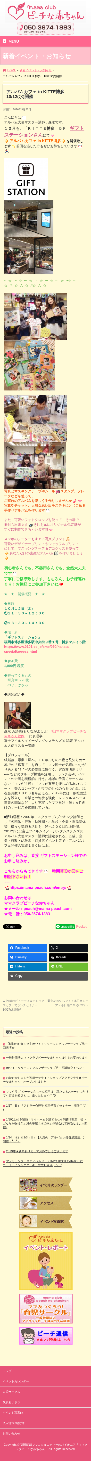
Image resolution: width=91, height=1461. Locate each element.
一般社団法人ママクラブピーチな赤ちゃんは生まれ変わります (47, 1057)
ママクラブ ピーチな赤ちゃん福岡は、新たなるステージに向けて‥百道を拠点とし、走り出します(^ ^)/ (45, 1093)
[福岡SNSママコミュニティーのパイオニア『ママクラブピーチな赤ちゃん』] (45, 17)
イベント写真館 (13, 1412)
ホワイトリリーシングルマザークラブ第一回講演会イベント (45, 1068)
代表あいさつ (11, 1402)
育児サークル (11, 1392)
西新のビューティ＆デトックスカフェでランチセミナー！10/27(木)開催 (23, 1005)
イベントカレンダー (16, 1381)
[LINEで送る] (65, 926)
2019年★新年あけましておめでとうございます (37, 1151)
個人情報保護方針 (14, 1423)
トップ (7, 1371)
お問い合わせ (11, 1433)
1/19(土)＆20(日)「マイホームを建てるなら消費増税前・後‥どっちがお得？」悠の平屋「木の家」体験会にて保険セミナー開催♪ (45, 1123)
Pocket (81, 926)
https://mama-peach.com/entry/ (37, 887)
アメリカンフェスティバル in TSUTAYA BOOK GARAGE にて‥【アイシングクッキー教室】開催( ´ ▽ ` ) (43, 1163)
